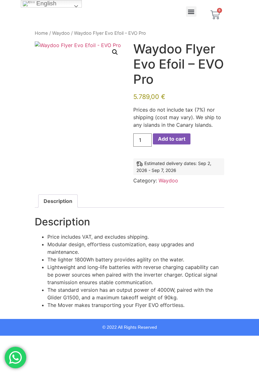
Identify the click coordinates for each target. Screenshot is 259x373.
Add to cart (171, 139)
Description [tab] (58, 201)
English (46, 3)
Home (41, 33)
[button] (191, 11)
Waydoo (61, 33)
